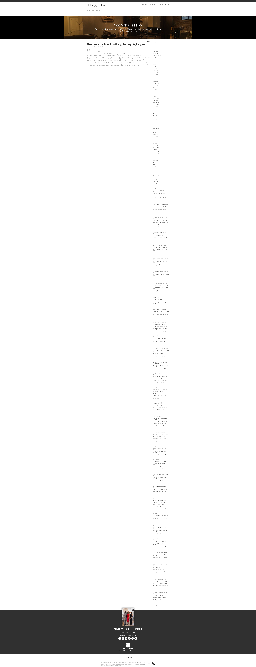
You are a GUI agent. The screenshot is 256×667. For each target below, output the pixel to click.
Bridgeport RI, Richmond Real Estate (160, 220)
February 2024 (156, 123)
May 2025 (155, 91)
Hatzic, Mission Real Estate (158, 378)
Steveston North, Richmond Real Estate (161, 533)
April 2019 (155, 179)
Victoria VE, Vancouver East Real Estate (161, 577)
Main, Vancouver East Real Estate (159, 423)
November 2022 (156, 153)
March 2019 (155, 181)
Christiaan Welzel (124, 660)
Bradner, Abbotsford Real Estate (159, 215)
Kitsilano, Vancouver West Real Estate (160, 405)
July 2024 (155, 113)
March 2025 (155, 96)
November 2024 (156, 104)
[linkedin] (126, 638)
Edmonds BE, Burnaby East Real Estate (160, 326)
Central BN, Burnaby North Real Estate (160, 252)
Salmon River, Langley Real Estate (159, 494)
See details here (124, 54)
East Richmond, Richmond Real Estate (160, 324)
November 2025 (156, 79)
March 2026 (155, 70)
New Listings (155, 49)
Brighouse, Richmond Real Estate (159, 224)
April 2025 (155, 94)
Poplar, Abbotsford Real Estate (159, 466)
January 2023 (155, 149)
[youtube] (129, 638)
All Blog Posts (155, 44)
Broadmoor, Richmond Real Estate (159, 230)
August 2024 (155, 111)
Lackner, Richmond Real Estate (159, 409)
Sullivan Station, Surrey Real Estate (160, 541)
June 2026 (155, 64)
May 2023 (155, 141)
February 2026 (156, 72)
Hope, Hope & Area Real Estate (159, 387)
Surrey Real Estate (156, 550)
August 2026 (155, 59)
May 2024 (155, 117)
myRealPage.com (128, 657)
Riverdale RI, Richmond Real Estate (160, 489)
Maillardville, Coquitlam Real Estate (160, 421)
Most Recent (155, 57)
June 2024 (155, 115)
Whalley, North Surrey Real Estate (159, 597)
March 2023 (155, 145)
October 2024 (155, 106)
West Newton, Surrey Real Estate (159, 595)
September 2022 (156, 158)
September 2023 (156, 134)
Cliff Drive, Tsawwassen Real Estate (160, 283)
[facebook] (120, 638)
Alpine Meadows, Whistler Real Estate (160, 197)
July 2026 (155, 62)
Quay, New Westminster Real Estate (160, 472)
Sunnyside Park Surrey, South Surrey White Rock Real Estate (160, 544)
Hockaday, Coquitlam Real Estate (159, 382)
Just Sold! (155, 393)
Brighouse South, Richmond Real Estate (161, 222)
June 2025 (155, 89)
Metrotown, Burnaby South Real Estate (160, 434)
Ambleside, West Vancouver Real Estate (161, 199)
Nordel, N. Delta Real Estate (158, 446)
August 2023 (155, 136)
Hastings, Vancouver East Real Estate (160, 376)
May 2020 (155, 170)
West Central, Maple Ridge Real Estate (160, 583)
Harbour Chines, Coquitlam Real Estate (160, 370)
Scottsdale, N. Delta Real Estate (159, 502)
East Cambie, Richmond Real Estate (160, 320)
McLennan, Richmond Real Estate (159, 430)
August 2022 (155, 160)
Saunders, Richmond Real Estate (159, 500)
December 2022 (156, 151)
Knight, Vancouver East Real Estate (160, 407)
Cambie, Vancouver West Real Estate (160, 243)
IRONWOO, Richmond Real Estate (160, 389)
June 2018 (155, 183)
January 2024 (155, 126)
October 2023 (155, 132)
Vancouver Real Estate (157, 574)
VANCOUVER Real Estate (158, 567)
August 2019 (155, 177)
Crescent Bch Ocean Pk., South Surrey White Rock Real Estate (160, 303)
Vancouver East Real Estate (158, 569)
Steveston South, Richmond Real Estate (160, 536)
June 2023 (155, 138)
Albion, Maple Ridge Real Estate (159, 193)
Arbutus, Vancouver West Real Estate (160, 204)
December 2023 (156, 128)
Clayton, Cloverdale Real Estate (159, 281)
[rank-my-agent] (136, 638)
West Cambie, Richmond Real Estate (160, 581)
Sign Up (93, 1)
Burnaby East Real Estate (158, 235)
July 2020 (155, 168)
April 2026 (155, 68)
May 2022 (155, 166)
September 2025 (156, 83)
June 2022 (155, 164)
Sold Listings (155, 53)
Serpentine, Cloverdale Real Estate (159, 506)
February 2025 (156, 98)
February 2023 (156, 147)
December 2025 (156, 76)
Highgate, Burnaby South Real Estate (160, 380)
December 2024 (156, 102)
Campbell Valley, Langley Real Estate (160, 245)
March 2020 (155, 173)
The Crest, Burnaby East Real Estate (160, 552)
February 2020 (156, 175)
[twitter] (123, 638)
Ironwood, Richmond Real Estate (159, 391)
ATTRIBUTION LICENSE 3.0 (135, 660)
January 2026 (155, 74)
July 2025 (155, 87)
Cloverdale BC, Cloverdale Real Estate (160, 285)
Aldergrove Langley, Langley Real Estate (160, 195)
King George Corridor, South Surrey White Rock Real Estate (160, 403)
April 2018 (155, 185)
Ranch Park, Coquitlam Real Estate (160, 480)
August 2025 (155, 85)
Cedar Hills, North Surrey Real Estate (160, 247)
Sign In (88, 1)
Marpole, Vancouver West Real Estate (160, 425)
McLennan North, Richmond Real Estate (161, 427)
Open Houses (155, 51)
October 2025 (155, 81)
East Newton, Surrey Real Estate (159, 322)
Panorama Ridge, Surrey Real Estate (160, 461)
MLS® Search (160, 5)
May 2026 (155, 66)
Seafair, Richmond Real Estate (158, 504)
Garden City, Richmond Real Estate (160, 356)
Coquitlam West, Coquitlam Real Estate (160, 294)
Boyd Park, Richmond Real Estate (159, 212)
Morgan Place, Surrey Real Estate (159, 438)
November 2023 (156, 130)
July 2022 (155, 162)
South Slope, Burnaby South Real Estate (161, 521)
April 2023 (155, 143)
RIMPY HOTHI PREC (96, 5)
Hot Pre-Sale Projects (157, 46)
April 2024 (155, 119)
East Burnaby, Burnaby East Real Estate (161, 317)
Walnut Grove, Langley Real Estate (160, 579)
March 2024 (155, 121)
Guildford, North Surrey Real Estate (160, 368)
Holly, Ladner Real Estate (158, 384)
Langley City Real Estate (157, 413)
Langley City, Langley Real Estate (159, 416)
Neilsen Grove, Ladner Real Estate (159, 443)
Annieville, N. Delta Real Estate (159, 202)
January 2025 (155, 100)
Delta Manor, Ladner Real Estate (159, 309)
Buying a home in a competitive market (160, 240)
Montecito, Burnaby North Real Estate (160, 436)
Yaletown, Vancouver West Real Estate (160, 605)
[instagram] (132, 638)
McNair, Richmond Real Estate (159, 432)
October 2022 (155, 156)
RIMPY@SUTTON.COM (130, 635)
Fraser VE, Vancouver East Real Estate (160, 348)
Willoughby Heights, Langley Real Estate (98, 48)
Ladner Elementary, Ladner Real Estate (160, 411)
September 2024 (156, 109)
